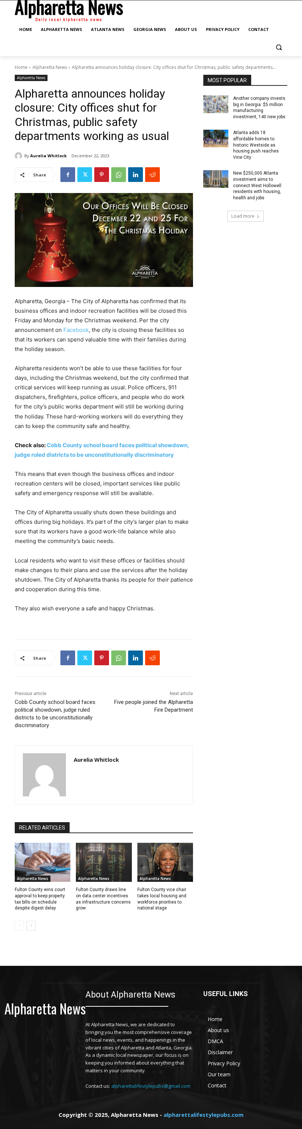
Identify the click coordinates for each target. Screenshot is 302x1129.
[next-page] (31, 925)
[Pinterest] (101, 174)
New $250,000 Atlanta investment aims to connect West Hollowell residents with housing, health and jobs (257, 185)
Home (21, 67)
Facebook (76, 329)
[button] (278, 47)
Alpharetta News (49, 67)
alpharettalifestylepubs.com (203, 1114)
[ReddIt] (152, 174)
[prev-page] (19, 925)
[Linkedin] (135, 174)
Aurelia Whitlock (48, 155)
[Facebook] (67, 174)
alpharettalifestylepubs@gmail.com (150, 1086)
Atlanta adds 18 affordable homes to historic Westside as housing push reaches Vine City (256, 145)
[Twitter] (84, 174)
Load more (242, 216)
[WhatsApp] (118, 174)
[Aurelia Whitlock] (19, 155)
